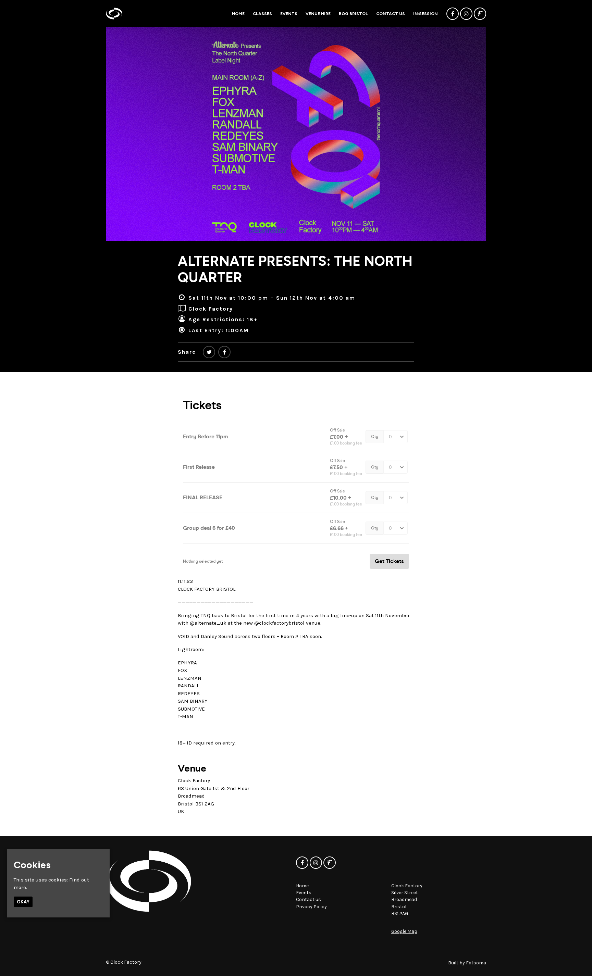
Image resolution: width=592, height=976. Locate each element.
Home (238, 13)
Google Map (404, 931)
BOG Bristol (353, 13)
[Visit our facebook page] (452, 14)
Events (288, 13)
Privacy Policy (311, 907)
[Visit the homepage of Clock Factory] (114, 13)
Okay (23, 901)
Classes (262, 13)
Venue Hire (318, 13)
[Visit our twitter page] (209, 352)
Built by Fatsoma (467, 963)
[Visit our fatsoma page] (480, 14)
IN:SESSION (425, 13)
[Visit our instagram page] (466, 14)
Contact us (390, 13)
